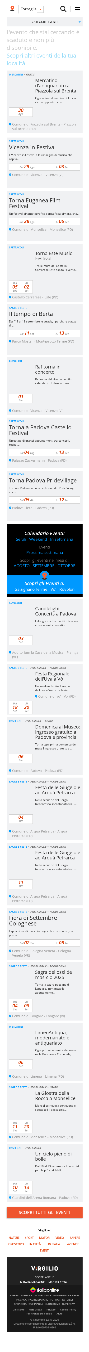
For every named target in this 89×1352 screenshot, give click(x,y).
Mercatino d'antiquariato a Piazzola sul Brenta (55, 85)
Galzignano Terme (30, 589)
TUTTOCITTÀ (57, 1300)
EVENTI (44, 1250)
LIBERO (14, 1295)
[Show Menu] (77, 9)
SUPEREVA (68, 1304)
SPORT (29, 1238)
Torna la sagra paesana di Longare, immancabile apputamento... (52, 989)
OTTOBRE (66, 565)
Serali (21, 539)
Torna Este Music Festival (53, 256)
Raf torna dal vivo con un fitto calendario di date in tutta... (54, 381)
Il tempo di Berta (31, 314)
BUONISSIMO (52, 1304)
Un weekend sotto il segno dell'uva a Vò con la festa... (52, 688)
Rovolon (67, 589)
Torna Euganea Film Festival (35, 203)
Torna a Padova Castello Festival (40, 430)
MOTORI (44, 1238)
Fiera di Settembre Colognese (33, 920)
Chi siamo (18, 1309)
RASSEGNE (15, 721)
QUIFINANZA (35, 1304)
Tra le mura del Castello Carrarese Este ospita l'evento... (56, 268)
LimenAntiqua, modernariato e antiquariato (52, 1037)
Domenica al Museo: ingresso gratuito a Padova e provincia (57, 732)
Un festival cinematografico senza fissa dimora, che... (44, 214)
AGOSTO (22, 565)
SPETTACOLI (16, 141)
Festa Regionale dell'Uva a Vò (52, 676)
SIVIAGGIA (20, 1304)
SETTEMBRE (43, 565)
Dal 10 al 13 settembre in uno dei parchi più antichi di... (57, 1168)
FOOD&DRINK (58, 668)
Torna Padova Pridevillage (43, 480)
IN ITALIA (54, 1244)
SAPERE (75, 1238)
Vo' (53, 589)
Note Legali (35, 1309)
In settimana (61, 539)
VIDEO (60, 1238)
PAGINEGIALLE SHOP (66, 1295)
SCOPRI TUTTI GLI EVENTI (44, 1212)
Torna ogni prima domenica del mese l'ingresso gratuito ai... (55, 746)
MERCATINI (16, 74)
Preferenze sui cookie (39, 1313)
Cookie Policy (68, 1309)
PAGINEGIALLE (43, 1295)
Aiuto (59, 1313)
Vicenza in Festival (32, 147)
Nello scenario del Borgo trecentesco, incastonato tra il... (55, 802)
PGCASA (21, 1300)
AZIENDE (73, 1244)
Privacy (51, 1309)
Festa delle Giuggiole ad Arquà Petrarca (57, 790)
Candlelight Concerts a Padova (55, 611)
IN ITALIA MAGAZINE (32, 1282)
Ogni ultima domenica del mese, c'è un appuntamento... (56, 100)
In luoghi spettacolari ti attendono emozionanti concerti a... (57, 623)
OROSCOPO (16, 1244)
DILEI (70, 1300)
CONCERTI (15, 361)
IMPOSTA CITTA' (57, 1282)
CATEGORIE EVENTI (44, 22)
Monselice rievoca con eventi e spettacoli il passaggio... (55, 1108)
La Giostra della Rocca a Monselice (55, 1095)
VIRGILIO (26, 1295)
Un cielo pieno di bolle (53, 1156)
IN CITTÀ (35, 1244)
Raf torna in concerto (48, 369)
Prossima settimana (44, 552)
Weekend (38, 539)
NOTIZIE (14, 1238)
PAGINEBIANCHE (38, 1300)
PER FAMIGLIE (38, 668)
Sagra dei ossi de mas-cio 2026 (53, 974)
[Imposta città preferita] (12, 9)
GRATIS (30, 74)
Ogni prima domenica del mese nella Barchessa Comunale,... (55, 1052)
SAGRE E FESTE (18, 308)
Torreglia (29, 9)
